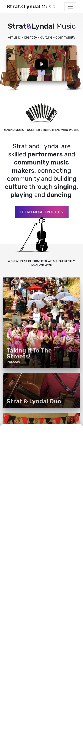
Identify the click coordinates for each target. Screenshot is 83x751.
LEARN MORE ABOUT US (41, 212)
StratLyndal (31, 7)
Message (14, 563)
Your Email (15, 519)
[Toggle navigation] (70, 6)
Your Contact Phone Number (30, 541)
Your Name (16, 493)
